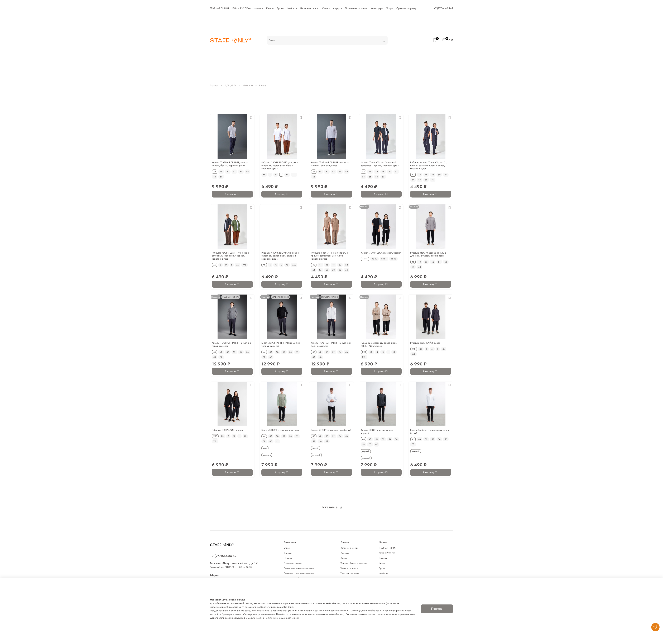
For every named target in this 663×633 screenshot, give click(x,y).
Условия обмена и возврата (353, 563)
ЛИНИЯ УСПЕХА (241, 8)
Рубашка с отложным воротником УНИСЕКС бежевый (379, 344)
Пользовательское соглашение (299, 568)
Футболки (292, 8)
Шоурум (288, 558)
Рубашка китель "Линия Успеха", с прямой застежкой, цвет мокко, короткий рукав (329, 255)
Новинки (258, 8)
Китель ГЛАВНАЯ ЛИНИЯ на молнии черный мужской (281, 344)
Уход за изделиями (349, 573)
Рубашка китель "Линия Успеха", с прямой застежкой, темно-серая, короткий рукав (428, 165)
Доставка (344, 553)
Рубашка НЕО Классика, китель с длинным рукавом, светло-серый (428, 254)
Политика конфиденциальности (299, 573)
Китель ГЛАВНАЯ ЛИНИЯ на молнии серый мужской (232, 344)
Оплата (343, 558)
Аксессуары (377, 8)
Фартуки (337, 8)
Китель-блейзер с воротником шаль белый (429, 431)
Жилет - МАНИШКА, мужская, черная (381, 252)
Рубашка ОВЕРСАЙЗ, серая (425, 343)
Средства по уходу (406, 8)
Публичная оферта (292, 563)
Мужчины (248, 85)
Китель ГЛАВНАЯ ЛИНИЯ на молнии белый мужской (331, 344)
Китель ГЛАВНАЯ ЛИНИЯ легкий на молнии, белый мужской (330, 164)
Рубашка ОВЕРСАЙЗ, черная (227, 430)
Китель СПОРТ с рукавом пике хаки (280, 430)
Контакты (288, 553)
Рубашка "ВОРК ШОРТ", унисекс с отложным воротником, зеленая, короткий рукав (280, 255)
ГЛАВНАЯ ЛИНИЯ (219, 8)
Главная (214, 85)
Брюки (280, 8)
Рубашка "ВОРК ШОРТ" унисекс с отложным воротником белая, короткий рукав (279, 165)
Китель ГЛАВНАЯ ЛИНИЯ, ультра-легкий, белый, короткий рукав (230, 164)
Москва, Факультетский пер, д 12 (234, 563)
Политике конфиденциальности (282, 618)
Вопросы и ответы (349, 547)
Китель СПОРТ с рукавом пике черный (377, 431)
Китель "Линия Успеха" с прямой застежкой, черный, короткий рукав (379, 164)
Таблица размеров (349, 568)
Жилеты (326, 8)
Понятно (437, 608)
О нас (287, 547)
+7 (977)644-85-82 (443, 8)
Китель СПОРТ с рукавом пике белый (331, 430)
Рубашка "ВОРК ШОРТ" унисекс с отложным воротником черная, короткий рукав (230, 255)
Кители (270, 8)
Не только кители (309, 8)
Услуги (389, 8)
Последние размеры (356, 8)
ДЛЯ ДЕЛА (231, 85)
